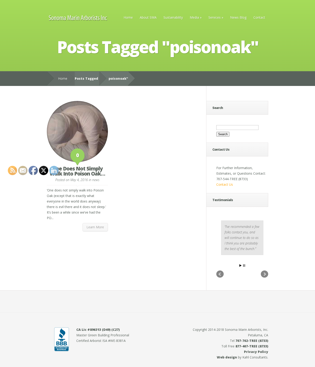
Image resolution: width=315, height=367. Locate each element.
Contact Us (224, 184)
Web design (227, 357)
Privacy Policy (256, 351)
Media (196, 17)
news (95, 180)
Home (128, 17)
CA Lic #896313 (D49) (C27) (98, 329)
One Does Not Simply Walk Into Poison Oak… (77, 171)
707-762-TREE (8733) (251, 340)
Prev (220, 274)
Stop (244, 265)
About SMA (148, 17)
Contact (259, 17)
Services (215, 17)
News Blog (238, 17)
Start (240, 265)
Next (264, 274)
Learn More (95, 227)
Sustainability (173, 17)
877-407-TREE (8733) (251, 346)
